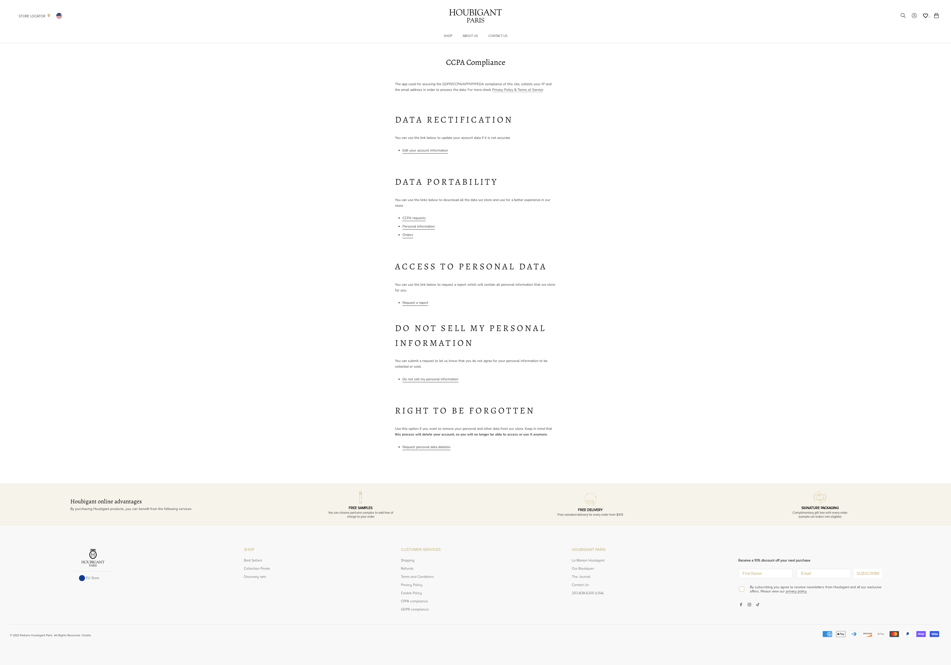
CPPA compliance (414, 601)
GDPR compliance (415, 609)
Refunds (407, 568)
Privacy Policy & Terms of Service (517, 89)
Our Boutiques (583, 568)
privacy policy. (796, 591)
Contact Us (497, 36)
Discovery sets (255, 577)
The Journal (581, 577)
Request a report (415, 302)
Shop (448, 36)
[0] (925, 15)
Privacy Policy (412, 585)
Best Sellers (253, 560)
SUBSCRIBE (868, 573)
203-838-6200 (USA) (588, 593)
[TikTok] (758, 604)
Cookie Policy (411, 593)
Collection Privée (257, 568)
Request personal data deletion (426, 447)
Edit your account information (425, 150)
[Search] (903, 16)
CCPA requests (414, 218)
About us (470, 36)
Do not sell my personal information (430, 379)
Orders (407, 234)
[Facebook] (741, 604)
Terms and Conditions (417, 577)
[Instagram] (749, 604)
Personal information (418, 226)
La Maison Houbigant (588, 560)
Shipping (407, 560)
